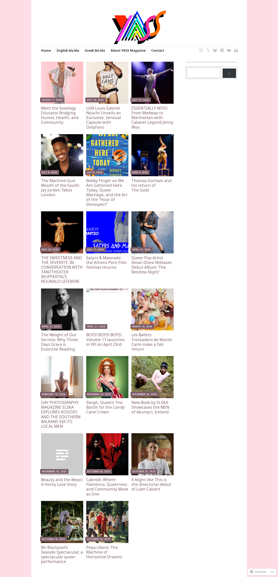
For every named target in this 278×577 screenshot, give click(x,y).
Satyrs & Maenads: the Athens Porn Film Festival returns (106, 262)
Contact (157, 50)
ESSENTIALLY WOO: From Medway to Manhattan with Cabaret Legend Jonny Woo (152, 117)
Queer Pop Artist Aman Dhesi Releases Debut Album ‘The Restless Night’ (151, 265)
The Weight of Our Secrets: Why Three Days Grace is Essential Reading (59, 342)
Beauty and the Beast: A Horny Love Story (62, 482)
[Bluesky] (214, 48)
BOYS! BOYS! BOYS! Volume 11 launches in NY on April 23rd (105, 339)
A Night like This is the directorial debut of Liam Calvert (151, 484)
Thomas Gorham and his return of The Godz (151, 185)
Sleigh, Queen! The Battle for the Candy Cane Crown (105, 407)
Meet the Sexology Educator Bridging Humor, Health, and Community (59, 115)
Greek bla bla (95, 50)
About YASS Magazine (128, 50)
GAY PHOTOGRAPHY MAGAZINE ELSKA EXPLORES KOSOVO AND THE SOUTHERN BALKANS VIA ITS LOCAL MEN (61, 414)
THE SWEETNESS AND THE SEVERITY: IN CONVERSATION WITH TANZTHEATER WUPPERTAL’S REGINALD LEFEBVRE (62, 269)
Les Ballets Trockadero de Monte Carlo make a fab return (151, 342)
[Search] (229, 73)
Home (46, 50)
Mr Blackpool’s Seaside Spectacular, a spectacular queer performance (62, 554)
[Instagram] (200, 48)
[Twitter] (207, 48)
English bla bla (68, 50)
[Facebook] (221, 48)
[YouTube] (228, 48)
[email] (235, 48)
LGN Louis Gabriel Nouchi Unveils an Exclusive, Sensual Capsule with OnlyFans (103, 117)
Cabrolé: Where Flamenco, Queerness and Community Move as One (107, 487)
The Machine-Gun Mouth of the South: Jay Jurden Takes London (60, 188)
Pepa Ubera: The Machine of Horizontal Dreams (104, 552)
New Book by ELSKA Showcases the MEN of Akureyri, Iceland (150, 407)
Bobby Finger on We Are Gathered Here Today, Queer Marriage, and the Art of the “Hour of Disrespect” (106, 192)
